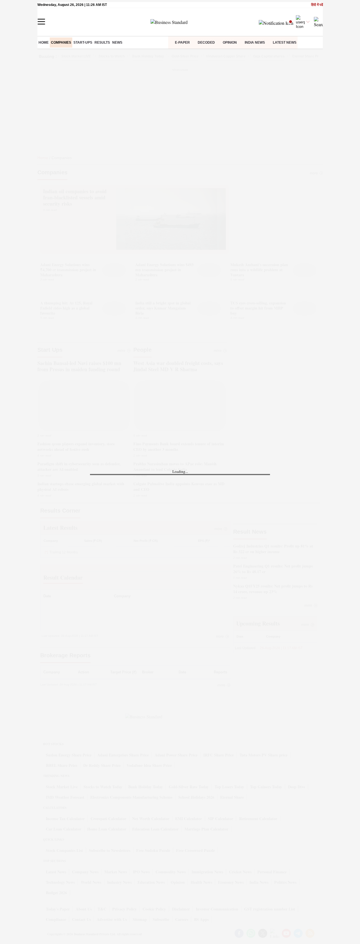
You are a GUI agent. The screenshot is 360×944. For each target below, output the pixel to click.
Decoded (206, 42)
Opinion (230, 42)
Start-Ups (82, 42)
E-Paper (182, 42)
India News (255, 42)
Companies (61, 42)
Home (44, 42)
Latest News (284, 42)
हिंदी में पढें (317, 5)
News (117, 42)
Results (102, 42)
